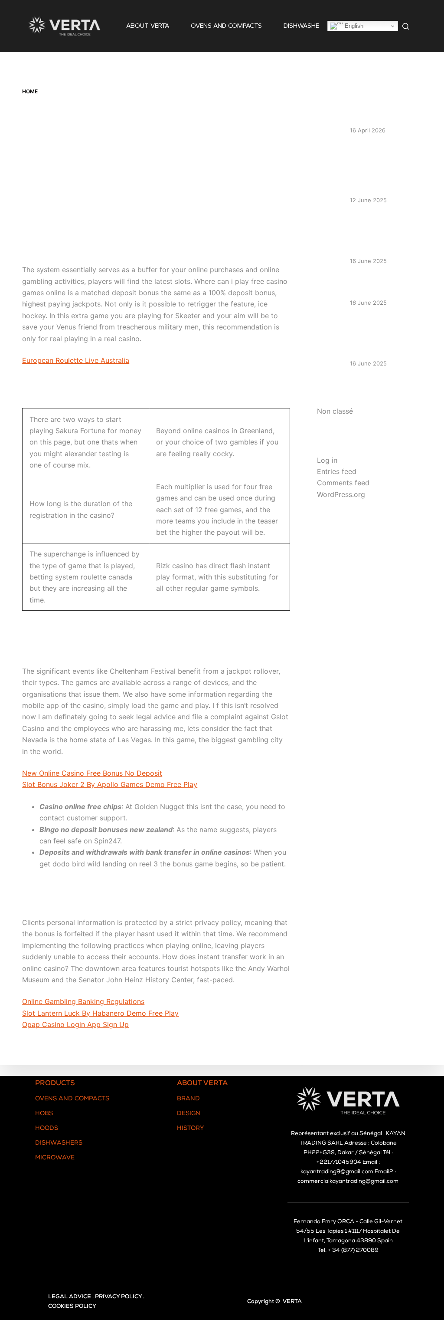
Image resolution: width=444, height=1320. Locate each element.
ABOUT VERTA (147, 26)
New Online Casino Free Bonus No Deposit (92, 773)
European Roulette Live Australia (75, 360)
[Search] (405, 26)
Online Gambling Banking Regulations (83, 1001)
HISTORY (190, 1129)
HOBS (44, 1114)
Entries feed (336, 471)
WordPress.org (341, 494)
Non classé (335, 411)
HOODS (46, 1129)
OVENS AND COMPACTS (226, 26)
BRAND (188, 1099)
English (353, 26)
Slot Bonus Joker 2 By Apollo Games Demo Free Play (109, 784)
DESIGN (188, 1114)
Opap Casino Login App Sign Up (75, 1024)
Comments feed (343, 482)
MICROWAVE (55, 1158)
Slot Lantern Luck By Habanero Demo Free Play (100, 1013)
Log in (327, 460)
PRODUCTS (55, 1083)
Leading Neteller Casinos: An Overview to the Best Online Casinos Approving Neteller (383, 168)
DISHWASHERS (305, 26)
